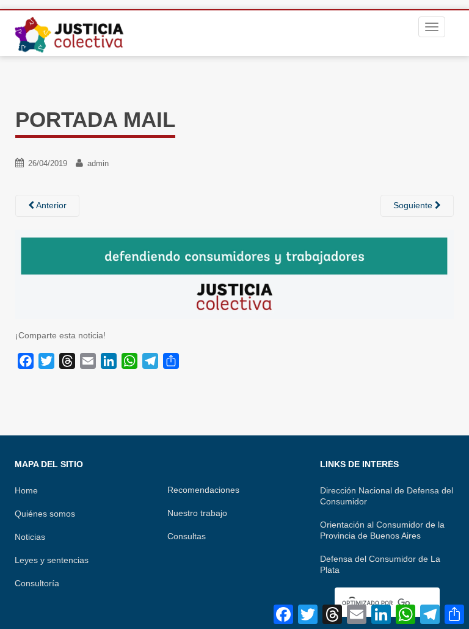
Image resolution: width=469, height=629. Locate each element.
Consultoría (37, 583)
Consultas (186, 536)
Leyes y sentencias (52, 560)
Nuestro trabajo (197, 513)
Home (26, 490)
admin (98, 163)
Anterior (50, 205)
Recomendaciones (203, 490)
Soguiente (414, 205)
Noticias (30, 537)
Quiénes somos (45, 513)
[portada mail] (234, 273)
